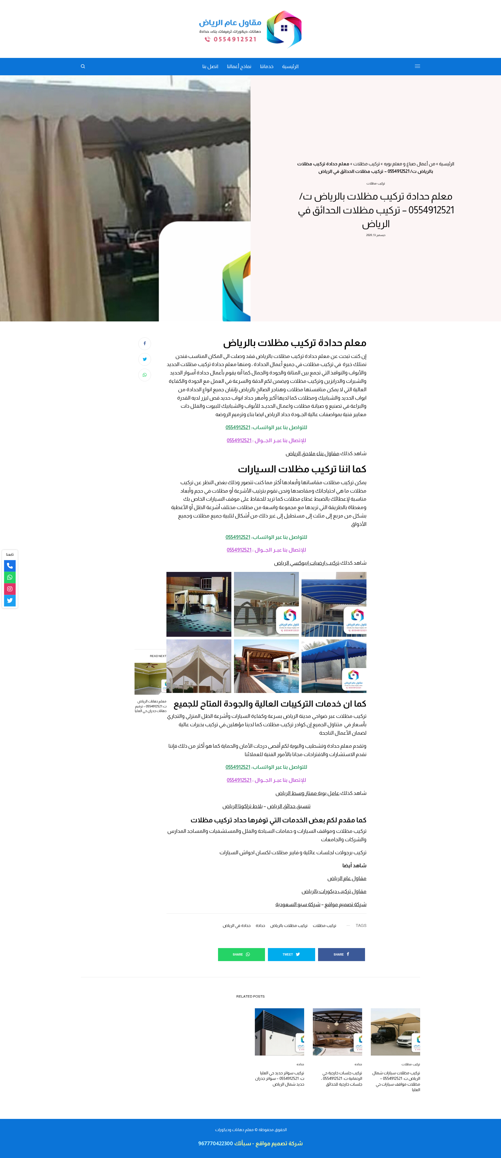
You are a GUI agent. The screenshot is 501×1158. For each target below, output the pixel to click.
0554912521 (238, 427)
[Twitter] (10, 600)
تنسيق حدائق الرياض (289, 806)
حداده (358, 1064)
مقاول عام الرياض (346, 878)
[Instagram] (10, 589)
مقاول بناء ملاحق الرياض (312, 453)
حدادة (260, 925)
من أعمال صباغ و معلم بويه (409, 163)
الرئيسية (446, 163)
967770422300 (215, 1143)
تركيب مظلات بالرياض (289, 925)
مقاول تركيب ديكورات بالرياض (334, 891)
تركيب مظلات (366, 163)
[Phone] (10, 566)
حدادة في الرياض (237, 925)
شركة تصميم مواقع (345, 904)
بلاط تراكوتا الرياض (242, 806)
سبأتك (242, 1143)
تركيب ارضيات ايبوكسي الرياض (306, 563)
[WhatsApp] (10, 577)
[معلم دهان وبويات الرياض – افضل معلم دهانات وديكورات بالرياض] (250, 29)
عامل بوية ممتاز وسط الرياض (307, 793)
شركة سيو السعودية (297, 904)
